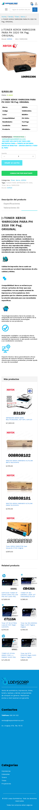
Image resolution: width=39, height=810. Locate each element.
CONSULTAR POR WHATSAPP (21, 173)
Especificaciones (12, 204)
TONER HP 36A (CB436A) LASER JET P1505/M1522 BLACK (28, 594)
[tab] (15, 200)
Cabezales (6, 774)
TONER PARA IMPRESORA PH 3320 (19, 183)
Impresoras (6, 771)
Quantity (4, 153)
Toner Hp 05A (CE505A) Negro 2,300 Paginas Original (29, 625)
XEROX (9, 39)
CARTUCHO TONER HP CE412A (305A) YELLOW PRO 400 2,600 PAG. (10, 594)
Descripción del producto (14, 200)
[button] (7, 589)
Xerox (18, 180)
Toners (4, 777)
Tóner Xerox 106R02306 (10, 185)
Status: (4, 95)
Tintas (4, 780)
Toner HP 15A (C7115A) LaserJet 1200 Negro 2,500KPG (9, 625)
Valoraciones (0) (11, 208)
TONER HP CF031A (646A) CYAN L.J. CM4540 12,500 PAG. (9, 655)
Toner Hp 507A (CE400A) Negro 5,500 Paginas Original (28, 655)
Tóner (13, 180)
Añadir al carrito (12, 163)
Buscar (34, 9)
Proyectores (6, 784)
